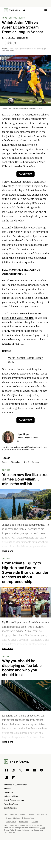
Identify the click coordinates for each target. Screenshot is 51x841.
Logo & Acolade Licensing (14, 800)
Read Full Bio (28, 449)
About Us (7, 788)
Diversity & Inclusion (13, 818)
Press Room (23, 822)
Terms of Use (29, 818)
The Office (12, 395)
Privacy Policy (11, 822)
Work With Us (42, 814)
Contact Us (8, 792)
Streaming (15, 462)
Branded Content (10, 808)
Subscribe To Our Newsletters (15, 784)
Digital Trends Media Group (14, 814)
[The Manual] (15, 10)
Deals (4, 462)
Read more (7, 551)
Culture (6, 470)
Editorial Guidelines (11, 796)
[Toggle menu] (45, 10)
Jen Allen (8, 38)
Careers (31, 814)
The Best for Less (31, 462)
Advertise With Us (11, 804)
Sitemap (35, 822)
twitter (18, 441)
